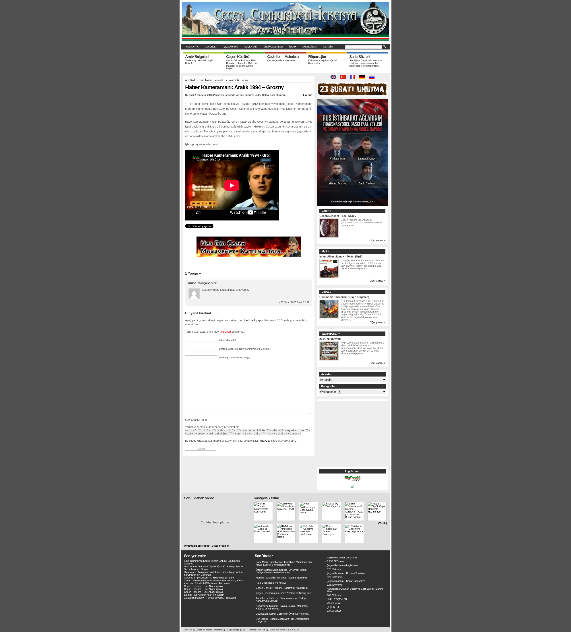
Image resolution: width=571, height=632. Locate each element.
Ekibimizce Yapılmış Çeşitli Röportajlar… (322, 61)
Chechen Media (204, 629)
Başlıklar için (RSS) (236, 629)
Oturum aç (219, 629)
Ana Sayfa (190, 80)
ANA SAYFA (192, 46)
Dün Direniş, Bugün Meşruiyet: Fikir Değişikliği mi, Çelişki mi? (282, 620)
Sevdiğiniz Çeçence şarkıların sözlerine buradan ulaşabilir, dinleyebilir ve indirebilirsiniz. (365, 63)
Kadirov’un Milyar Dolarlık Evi (342, 557)
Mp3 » (325, 251)
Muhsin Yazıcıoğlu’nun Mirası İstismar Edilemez (281, 577)
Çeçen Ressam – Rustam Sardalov (346, 573)
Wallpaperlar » (331, 333)
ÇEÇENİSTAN (231, 46)
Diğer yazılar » (377, 240)
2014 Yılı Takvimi (330, 338)
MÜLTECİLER (309, 46)
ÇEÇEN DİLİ (250, 46)
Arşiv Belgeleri (197, 57)
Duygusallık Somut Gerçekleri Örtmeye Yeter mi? (282, 613)
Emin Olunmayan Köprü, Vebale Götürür (205, 561)
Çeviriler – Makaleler (283, 57)
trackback (250, 320)
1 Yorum (307, 95)
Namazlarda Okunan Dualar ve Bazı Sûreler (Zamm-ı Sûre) (355, 590)
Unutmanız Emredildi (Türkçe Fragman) (344, 297)
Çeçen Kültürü (237, 57)
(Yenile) (382, 523)
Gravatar (265, 440)
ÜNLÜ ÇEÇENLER (273, 46)
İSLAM (292, 46)
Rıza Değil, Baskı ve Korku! (271, 582)
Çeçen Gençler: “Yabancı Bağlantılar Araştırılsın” (282, 588)
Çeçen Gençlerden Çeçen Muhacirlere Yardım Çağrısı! (213, 580)
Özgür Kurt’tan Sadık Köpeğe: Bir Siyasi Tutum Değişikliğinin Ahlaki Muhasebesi (281, 571)
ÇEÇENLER (211, 46)
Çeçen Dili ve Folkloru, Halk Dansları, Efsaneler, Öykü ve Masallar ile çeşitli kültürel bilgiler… (241, 64)
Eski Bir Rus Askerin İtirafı (198, 594)
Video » (326, 292)
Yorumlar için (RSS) (258, 629)
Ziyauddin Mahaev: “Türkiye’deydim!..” (205, 597)
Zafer (232, 577)
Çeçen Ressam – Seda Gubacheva (346, 581)
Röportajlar (317, 57)
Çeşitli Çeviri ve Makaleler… (282, 60)
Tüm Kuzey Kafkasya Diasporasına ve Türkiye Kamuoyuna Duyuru (281, 599)
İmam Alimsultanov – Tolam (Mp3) (340, 256)
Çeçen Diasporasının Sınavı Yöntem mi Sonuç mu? (283, 593)
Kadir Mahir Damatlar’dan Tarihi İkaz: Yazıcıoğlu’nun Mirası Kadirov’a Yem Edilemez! (284, 563)
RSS (279, 320)
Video (245, 80)
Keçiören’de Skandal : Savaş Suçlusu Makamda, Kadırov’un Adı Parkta (282, 607)
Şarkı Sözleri (359, 57)
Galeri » (326, 210)
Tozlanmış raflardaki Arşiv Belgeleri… (199, 61)
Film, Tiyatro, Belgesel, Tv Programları (219, 80)
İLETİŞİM (328, 46)
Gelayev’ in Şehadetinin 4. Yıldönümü (204, 577)
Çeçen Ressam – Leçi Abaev (337, 215)
